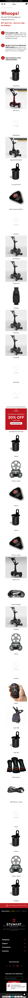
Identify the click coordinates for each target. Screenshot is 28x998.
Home (2, 7)
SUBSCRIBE (14, 982)
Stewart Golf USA (11, 994)
